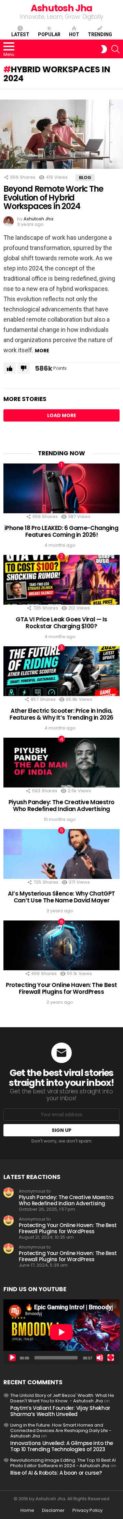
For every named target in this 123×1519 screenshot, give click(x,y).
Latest (20, 34)
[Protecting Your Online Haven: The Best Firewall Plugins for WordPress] (61, 945)
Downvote (23, 368)
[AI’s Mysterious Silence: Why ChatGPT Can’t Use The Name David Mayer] (61, 854)
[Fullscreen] (110, 1357)
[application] (61, 1332)
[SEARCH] (115, 49)
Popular (49, 34)
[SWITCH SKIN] (104, 49)
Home (27, 1510)
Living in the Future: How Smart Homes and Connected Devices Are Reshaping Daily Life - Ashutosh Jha (60, 1430)
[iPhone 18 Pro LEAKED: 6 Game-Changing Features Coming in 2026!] (61, 488)
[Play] (12, 1357)
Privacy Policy (87, 1510)
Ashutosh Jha (61, 8)
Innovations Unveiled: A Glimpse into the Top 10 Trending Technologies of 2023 (61, 1446)
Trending (100, 34)
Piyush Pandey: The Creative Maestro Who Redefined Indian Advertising (61, 805)
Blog (85, 177)
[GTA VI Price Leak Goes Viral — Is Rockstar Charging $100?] (61, 580)
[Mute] (99, 1357)
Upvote (9, 368)
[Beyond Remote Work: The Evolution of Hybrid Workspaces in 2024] (61, 134)
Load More (61, 415)
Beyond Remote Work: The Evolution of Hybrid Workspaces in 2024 (53, 197)
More (42, 350)
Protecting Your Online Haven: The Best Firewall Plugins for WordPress (61, 988)
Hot (74, 34)
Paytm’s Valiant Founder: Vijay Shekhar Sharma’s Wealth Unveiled (60, 1411)
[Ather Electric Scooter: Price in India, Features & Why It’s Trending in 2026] (61, 671)
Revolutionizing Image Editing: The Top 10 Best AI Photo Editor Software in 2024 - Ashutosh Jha (63, 1463)
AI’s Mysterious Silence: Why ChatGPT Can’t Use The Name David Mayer (61, 896)
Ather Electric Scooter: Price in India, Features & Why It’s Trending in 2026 (61, 714)
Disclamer (53, 1510)
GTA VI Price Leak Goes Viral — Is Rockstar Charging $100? (61, 622)
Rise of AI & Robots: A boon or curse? (55, 1472)
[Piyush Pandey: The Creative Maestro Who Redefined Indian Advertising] (61, 762)
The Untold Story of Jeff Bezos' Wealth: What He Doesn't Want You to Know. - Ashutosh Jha (62, 1398)
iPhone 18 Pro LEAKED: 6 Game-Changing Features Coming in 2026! (61, 531)
